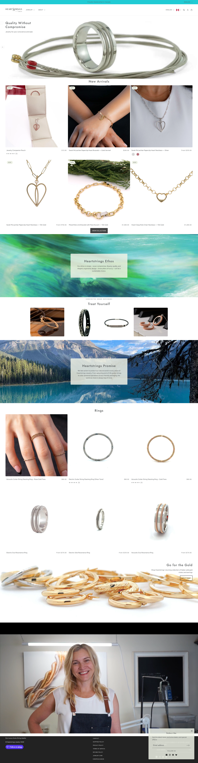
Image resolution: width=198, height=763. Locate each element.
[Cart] (191, 10)
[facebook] (166, 755)
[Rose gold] (137, 154)
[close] (192, 731)
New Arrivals (99, 81)
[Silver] (133, 154)
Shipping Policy (98, 741)
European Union (98, 759)
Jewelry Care (98, 755)
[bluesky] (176, 755)
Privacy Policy (98, 745)
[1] (184, 76)
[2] (185, 76)
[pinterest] (173, 755)
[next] (195, 47)
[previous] (3, 47)
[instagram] (170, 755)
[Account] (188, 10)
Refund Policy (98, 752)
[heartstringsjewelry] (14, 10)
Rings (99, 410)
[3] (187, 76)
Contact (96, 738)
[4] (190, 76)
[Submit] (188, 745)
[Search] (184, 10)
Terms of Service (99, 748)
